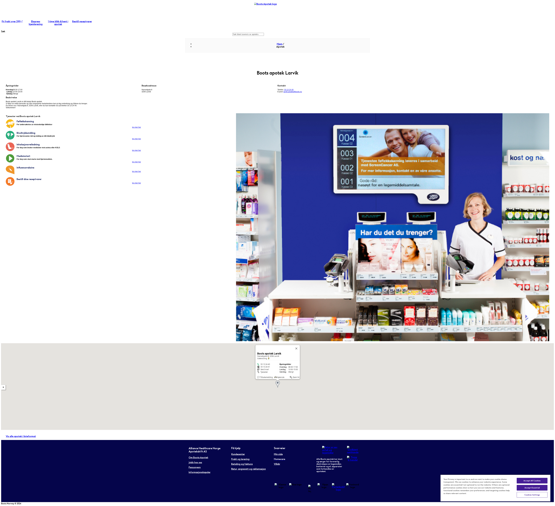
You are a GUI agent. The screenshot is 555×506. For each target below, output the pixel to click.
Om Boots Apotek (198, 457)
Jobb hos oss (195, 462)
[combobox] (248, 34)
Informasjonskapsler (199, 472)
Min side (278, 454)
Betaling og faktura (242, 464)
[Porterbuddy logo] (338, 489)
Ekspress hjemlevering (35, 23)
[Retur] (332, 452)
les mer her (136, 127)
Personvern (195, 467)
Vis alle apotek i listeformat (21, 436)
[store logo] (267, 8)
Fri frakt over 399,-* (12, 21)
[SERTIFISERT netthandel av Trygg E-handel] (352, 460)
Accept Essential (532, 488)
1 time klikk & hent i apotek (58, 23)
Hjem (280, 44)
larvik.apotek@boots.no (292, 92)
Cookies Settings (532, 495)
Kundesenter (238, 454)
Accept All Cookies (532, 481)
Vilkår (277, 464)
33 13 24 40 (289, 90)
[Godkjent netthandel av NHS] (352, 452)
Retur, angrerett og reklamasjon (248, 469)
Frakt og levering (240, 459)
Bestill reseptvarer (82, 21)
